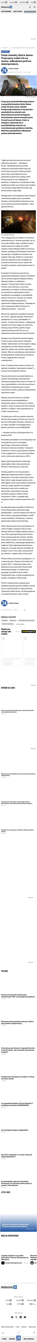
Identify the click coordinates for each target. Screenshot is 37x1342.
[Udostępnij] (34, 1332)
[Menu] (34, 7)
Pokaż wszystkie (20, 624)
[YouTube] (25, 1317)
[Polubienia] (3, 1333)
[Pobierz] (29, 72)
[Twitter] (16, 1317)
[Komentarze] (19, 1333)
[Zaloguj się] (30, 7)
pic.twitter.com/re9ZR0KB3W (18, 427)
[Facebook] (12, 1317)
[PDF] (25, 610)
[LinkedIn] (20, 1317)
